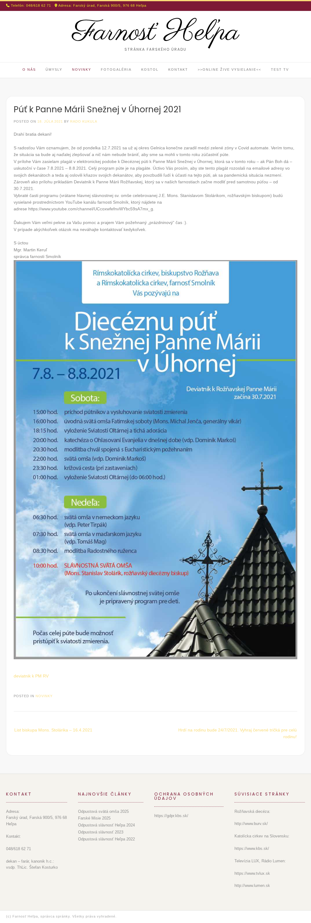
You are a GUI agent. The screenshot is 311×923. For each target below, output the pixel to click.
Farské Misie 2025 (94, 818)
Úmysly (54, 69)
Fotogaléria (116, 69)
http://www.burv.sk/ (251, 823)
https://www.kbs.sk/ (251, 848)
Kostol (150, 69)
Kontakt (178, 69)
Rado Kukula (83, 121)
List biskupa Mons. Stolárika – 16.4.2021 (53, 730)
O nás (29, 69)
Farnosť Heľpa (155, 33)
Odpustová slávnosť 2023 (100, 832)
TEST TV (280, 69)
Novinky (81, 69)
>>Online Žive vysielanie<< (229, 69)
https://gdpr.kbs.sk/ (171, 815)
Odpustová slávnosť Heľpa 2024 (106, 825)
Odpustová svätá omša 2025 (103, 811)
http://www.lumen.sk (252, 885)
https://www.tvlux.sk (252, 873)
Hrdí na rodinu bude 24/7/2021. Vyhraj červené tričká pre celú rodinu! (237, 733)
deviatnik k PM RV (31, 676)
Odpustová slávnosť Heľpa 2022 (106, 839)
